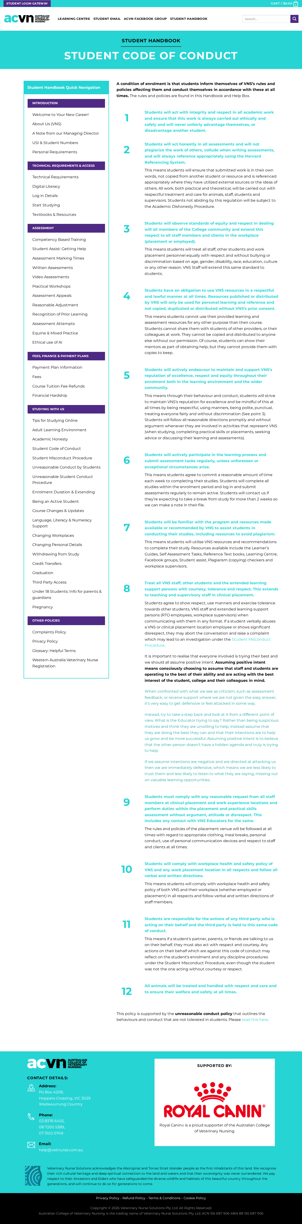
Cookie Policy (195, 1198)
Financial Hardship (49, 395)
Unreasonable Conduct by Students (66, 467)
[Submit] (294, 19)
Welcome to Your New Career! (60, 114)
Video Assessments (50, 277)
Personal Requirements (54, 152)
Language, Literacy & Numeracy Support (62, 523)
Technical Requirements (55, 177)
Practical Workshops (51, 286)
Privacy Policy (45, 641)
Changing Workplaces (53, 535)
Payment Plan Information (57, 367)
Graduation (42, 573)
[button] (284, 3)
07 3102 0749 (51, 1133)
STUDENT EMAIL (107, 19)
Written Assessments (52, 267)
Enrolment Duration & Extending (63, 492)
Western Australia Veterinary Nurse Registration (65, 663)
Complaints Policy (49, 632)
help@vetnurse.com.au (61, 1150)
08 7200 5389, (52, 1127)
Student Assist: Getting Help (59, 249)
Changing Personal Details (57, 544)
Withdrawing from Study (55, 554)
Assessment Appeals (51, 295)
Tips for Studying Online (55, 420)
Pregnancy (42, 607)
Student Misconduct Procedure (62, 458)
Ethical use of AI (47, 342)
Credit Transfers (47, 563)
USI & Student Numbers (55, 143)
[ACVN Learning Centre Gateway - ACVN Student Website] (27, 18)
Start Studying (46, 205)
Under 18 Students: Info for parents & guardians (67, 594)
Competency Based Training (59, 239)
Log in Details (45, 195)
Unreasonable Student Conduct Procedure (62, 479)
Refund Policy (133, 1198)
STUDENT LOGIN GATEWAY (27, 3)
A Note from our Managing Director (65, 133)
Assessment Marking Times (58, 258)
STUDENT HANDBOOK (188, 19)
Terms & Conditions (164, 1198)
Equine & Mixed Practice (55, 333)
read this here (255, 1019)
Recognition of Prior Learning (60, 314)
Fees (36, 377)
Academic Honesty (50, 439)
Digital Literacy (46, 186)
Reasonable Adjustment (55, 305)
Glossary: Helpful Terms (54, 650)
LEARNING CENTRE (74, 19)
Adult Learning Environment (59, 430)
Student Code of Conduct (56, 448)
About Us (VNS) (46, 124)
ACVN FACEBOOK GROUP (145, 19)
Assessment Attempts (53, 323)
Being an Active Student (55, 501)
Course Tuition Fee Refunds (58, 386)
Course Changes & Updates (58, 510)
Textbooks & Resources (54, 214)
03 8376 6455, (51, 1121)
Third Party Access (49, 582)
